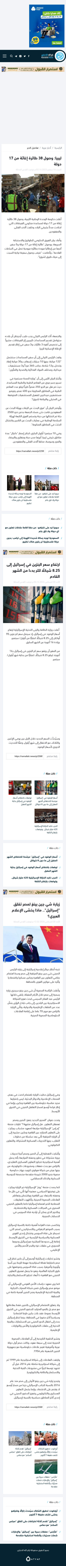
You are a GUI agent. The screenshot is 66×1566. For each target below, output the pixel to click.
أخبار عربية (46, 147)
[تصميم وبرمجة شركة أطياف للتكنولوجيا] (33, 1558)
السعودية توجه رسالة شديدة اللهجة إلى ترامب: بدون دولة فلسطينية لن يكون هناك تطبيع (19, 498)
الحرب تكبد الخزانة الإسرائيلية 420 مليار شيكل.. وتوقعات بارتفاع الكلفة (46, 829)
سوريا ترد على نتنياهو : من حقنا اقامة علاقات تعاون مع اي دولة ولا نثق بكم (47, 496)
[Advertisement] (33, 108)
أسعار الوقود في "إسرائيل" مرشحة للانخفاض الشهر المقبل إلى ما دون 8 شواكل (46, 801)
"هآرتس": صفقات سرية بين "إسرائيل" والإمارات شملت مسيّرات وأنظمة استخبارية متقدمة (46, 1481)
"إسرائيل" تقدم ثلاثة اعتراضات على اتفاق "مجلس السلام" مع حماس (20, 1451)
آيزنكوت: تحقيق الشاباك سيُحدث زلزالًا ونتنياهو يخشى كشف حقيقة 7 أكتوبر (46, 1451)
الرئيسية (58, 147)
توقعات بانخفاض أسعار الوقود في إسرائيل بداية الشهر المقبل (21, 801)
